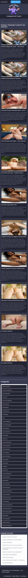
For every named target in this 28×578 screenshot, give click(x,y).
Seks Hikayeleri (5, 459)
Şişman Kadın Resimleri (7, 504)
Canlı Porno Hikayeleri (7, 400)
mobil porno (4, 438)
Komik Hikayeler (5, 428)
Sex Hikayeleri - (8, 576)
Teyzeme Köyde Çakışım (8, 557)
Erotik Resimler (5, 480)
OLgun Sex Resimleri (6, 497)
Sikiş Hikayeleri (5, 515)
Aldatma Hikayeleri (6, 386)
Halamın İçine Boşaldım (8, 562)
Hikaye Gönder (16, 2)
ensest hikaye (15, 576)
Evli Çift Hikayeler (5, 411)
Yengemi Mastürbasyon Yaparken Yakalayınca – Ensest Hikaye (13, 548)
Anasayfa (4, 2)
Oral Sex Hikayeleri (6, 445)
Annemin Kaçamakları (7, 542)
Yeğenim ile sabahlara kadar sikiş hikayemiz (12, 552)
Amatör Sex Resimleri (6, 473)
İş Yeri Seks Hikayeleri (6, 424)
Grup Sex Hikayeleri (6, 421)
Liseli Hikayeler (5, 435)
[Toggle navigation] (25, 2)
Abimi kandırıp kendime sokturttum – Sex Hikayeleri (14, 560)
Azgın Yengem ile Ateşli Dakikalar (10, 554)
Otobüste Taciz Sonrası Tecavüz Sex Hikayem (12, 545)
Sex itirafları (4, 466)
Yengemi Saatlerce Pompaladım (10, 537)
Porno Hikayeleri (5, 452)
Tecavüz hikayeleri (6, 518)
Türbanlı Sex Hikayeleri (7, 525)
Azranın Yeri (4, 397)
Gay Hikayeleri (5, 414)
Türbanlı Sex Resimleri (7, 511)
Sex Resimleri (5, 470)
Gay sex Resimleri (6, 484)
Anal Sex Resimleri (6, 477)
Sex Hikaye (23, 576)
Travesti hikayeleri (6, 522)
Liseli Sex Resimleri (6, 494)
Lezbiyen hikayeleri (6, 431)
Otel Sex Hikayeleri (6, 449)
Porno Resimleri (5, 501)
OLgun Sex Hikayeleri (6, 442)
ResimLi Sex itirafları (6, 456)
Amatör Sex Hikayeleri (7, 390)
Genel (3, 418)
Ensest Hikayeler (5, 404)
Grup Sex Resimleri (6, 487)
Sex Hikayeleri (5, 463)
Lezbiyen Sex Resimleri (7, 490)
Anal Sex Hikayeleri (6, 393)
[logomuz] (14, 9)
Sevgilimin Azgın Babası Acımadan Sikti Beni (12, 539)
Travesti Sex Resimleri (7, 508)
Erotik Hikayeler (5, 407)
